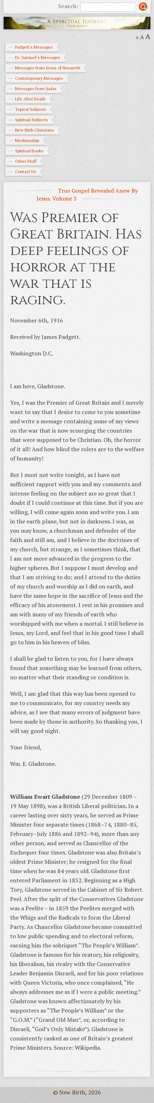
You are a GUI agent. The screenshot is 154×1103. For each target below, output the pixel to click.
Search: (68, 6)
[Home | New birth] (77, 22)
